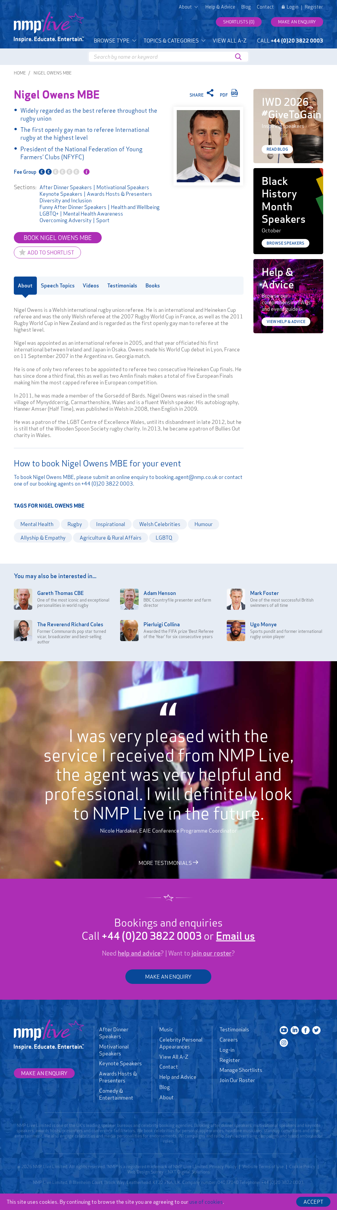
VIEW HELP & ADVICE (286, 321)
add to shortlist (50, 252)
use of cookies (206, 1201)
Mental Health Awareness (93, 213)
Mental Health (36, 524)
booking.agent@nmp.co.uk (186, 477)
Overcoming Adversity (65, 220)
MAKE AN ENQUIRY (168, 976)
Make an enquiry (297, 21)
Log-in (227, 1050)
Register (314, 7)
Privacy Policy (223, 1166)
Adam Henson (159, 593)
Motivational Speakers (122, 187)
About (166, 1097)
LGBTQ (164, 537)
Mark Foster (264, 593)
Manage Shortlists (241, 1070)
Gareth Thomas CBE (60, 593)
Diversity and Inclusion (65, 200)
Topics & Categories (171, 40)
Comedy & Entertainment (116, 1094)
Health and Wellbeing (135, 207)
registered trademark (146, 1166)
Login (292, 7)
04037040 (228, 1182)
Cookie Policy (302, 1166)
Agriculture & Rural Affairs (111, 537)
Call (290, 40)
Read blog (277, 149)
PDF (224, 95)
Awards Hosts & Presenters (119, 194)
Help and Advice (177, 1077)
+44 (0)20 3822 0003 (107, 483)
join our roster (212, 953)
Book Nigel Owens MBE (58, 237)
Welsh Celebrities (159, 524)
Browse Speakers (285, 243)
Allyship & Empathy (42, 537)
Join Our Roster (237, 1080)
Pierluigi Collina (161, 624)
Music (166, 1029)
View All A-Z (229, 40)
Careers (229, 1039)
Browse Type (112, 40)
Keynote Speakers (60, 194)
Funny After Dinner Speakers (72, 207)
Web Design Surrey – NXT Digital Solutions (168, 1171)
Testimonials (234, 1029)
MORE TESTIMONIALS (166, 863)
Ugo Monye (263, 624)
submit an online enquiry (120, 477)
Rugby (74, 524)
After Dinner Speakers (65, 187)
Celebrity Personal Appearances (180, 1043)
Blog (246, 7)
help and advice (139, 953)
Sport (103, 220)
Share (197, 95)
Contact (265, 7)
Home (20, 72)
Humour (203, 524)
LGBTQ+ (49, 213)
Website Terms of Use (263, 1166)
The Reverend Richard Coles (70, 624)
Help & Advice (220, 7)
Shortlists (238, 21)
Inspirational (110, 524)
